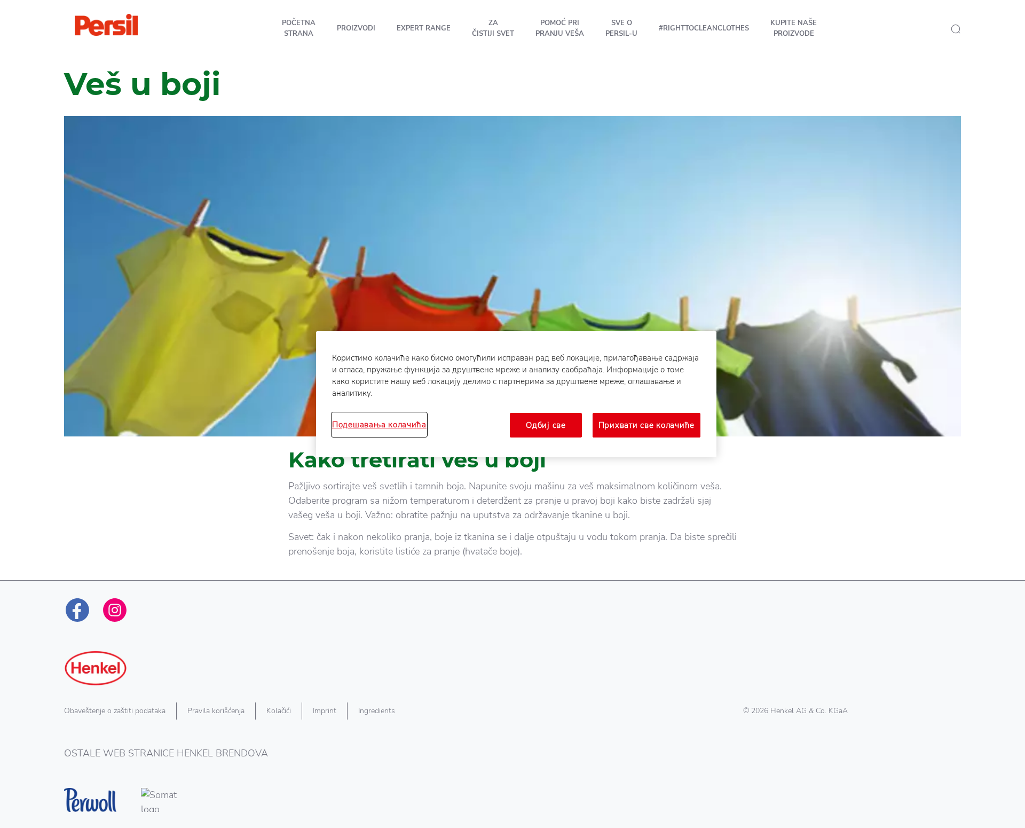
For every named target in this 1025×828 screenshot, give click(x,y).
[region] (516, 394)
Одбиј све (546, 425)
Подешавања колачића (379, 424)
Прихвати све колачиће (646, 425)
